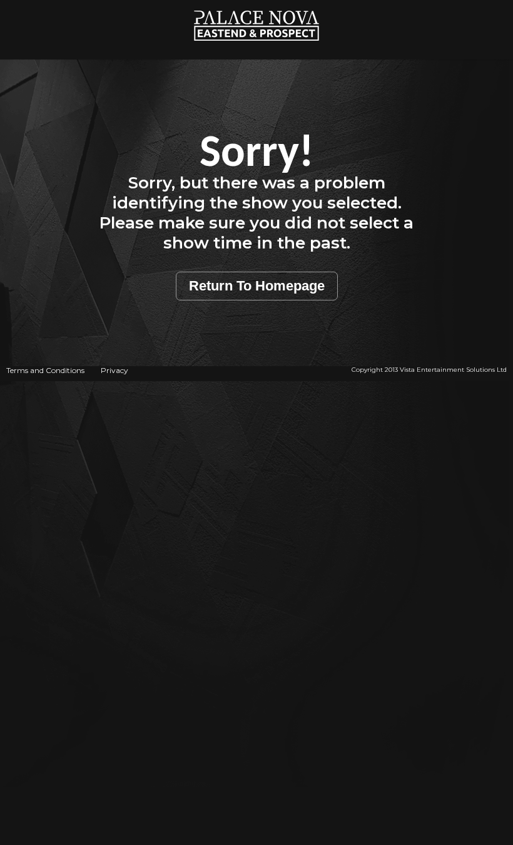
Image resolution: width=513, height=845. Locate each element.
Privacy (114, 370)
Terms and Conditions (45, 370)
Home (256, 6)
